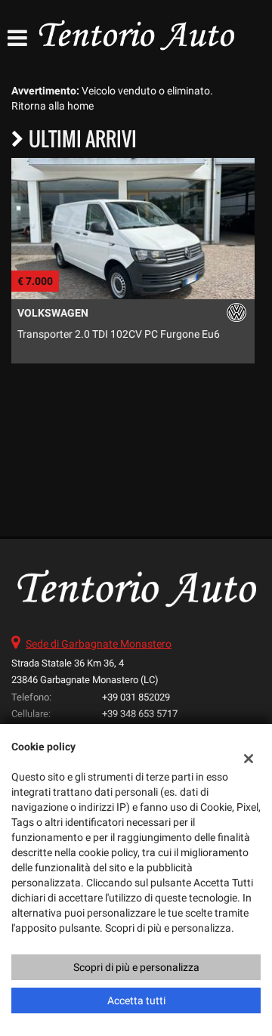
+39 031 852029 (136, 697)
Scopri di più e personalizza (136, 967)
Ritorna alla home (52, 106)
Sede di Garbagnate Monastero (99, 644)
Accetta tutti (136, 1000)
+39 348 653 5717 (140, 713)
